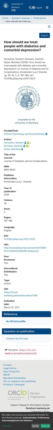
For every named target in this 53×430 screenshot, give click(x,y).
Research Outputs (21, 18)
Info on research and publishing (19, 381)
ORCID (6, 374)
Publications (39, 18)
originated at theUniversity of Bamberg (26, 121)
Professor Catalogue (13, 384)
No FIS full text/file (16, 321)
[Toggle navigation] (47, 7)
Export (44, 35)
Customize (6, 426)
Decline (35, 426)
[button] (33, 7)
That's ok (45, 426)
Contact (7, 365)
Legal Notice (9, 368)
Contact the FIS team (17, 338)
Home (5, 18)
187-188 (8, 220)
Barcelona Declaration (14, 378)
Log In (39, 7)
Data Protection (11, 371)
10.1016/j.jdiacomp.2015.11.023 (19, 239)
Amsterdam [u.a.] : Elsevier (18, 181)
